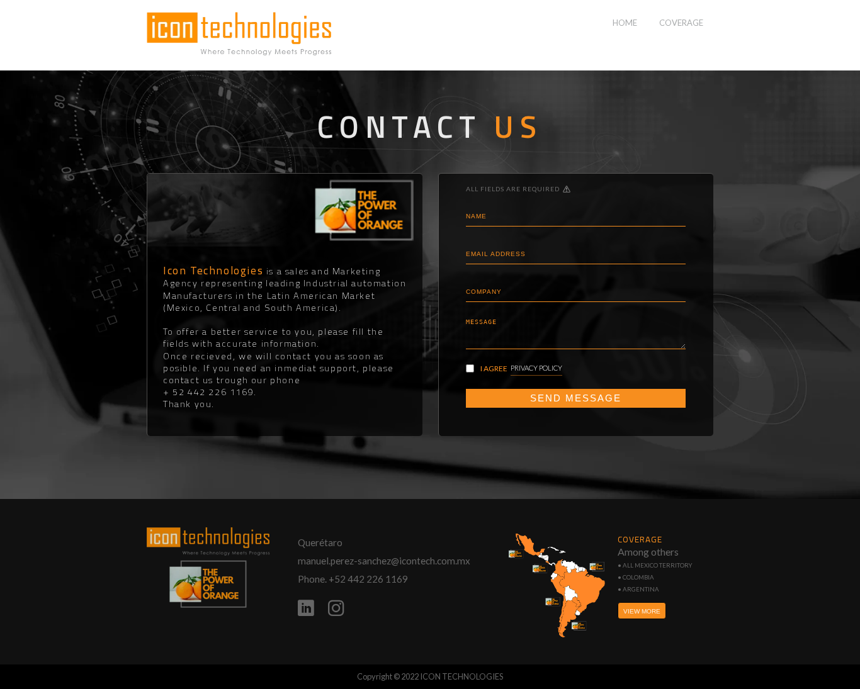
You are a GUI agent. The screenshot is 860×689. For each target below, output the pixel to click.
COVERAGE (681, 23)
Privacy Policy (536, 368)
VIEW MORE (641, 611)
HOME (625, 23)
